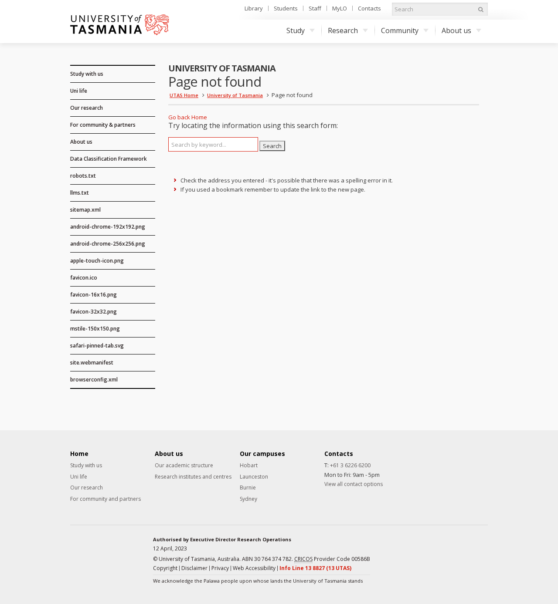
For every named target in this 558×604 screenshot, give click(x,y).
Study (295, 30)
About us (456, 30)
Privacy (220, 568)
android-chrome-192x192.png (107, 226)
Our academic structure (184, 465)
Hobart (249, 465)
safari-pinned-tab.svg (97, 345)
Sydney (248, 499)
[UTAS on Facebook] (424, 550)
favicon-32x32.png (93, 311)
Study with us (86, 74)
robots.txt (83, 175)
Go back (179, 117)
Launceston (254, 476)
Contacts (369, 8)
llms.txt (79, 192)
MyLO (339, 8)
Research (343, 30)
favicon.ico (83, 277)
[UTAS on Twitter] (467, 550)
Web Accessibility (254, 568)
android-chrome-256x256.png (107, 243)
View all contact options (353, 484)
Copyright (165, 568)
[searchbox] (213, 144)
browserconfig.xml (94, 379)
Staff (315, 8)
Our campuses (262, 454)
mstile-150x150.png (95, 328)
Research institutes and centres (193, 476)
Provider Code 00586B (332, 559)
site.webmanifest (91, 362)
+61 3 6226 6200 (350, 465)
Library (254, 8)
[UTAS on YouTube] (482, 550)
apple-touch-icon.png (97, 260)
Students (286, 8)
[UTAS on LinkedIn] (438, 550)
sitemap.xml (85, 209)
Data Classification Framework (108, 158)
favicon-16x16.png (93, 294)
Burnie (248, 487)
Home (199, 117)
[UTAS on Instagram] (453, 550)
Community (399, 30)
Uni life (78, 90)
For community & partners (103, 124)
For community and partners (105, 499)
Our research (86, 107)
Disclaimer (194, 568)
